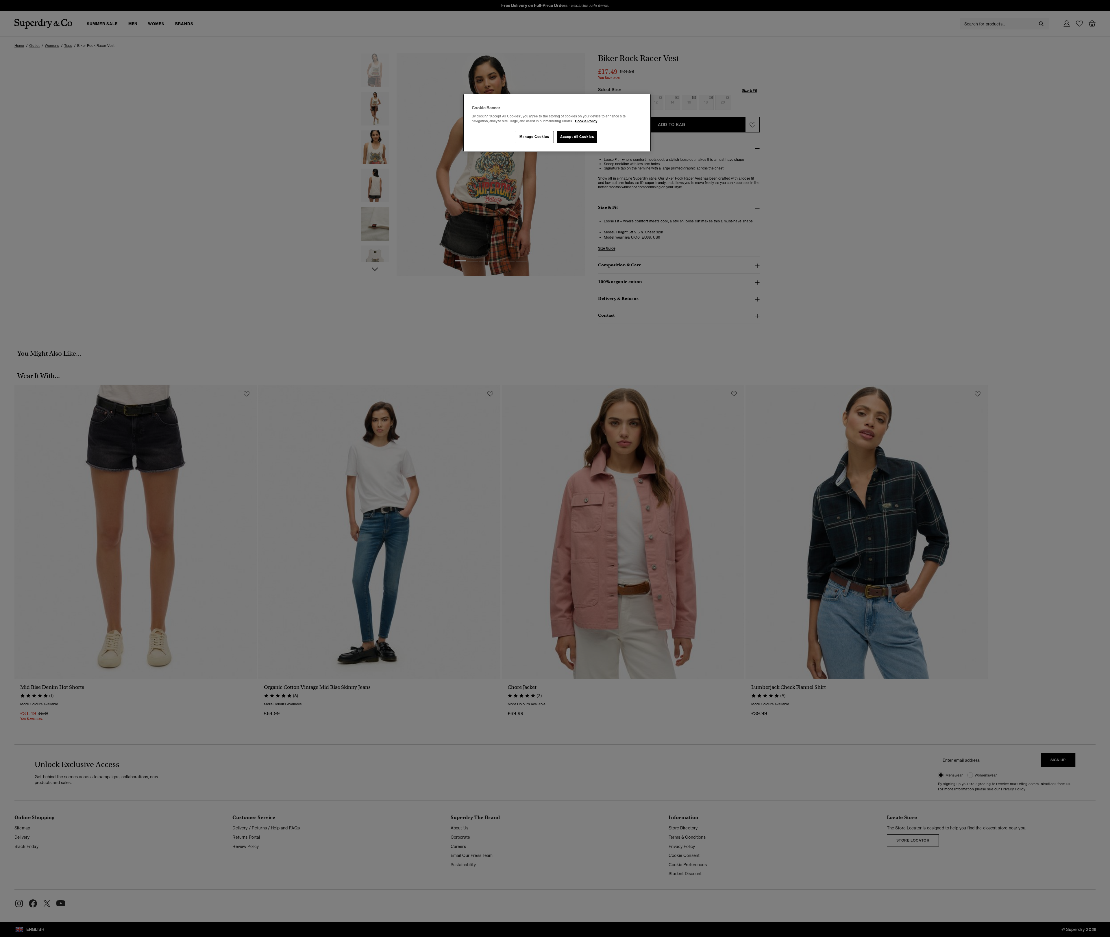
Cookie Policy (586, 121)
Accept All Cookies (577, 137)
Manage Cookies (534, 137)
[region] (557, 123)
